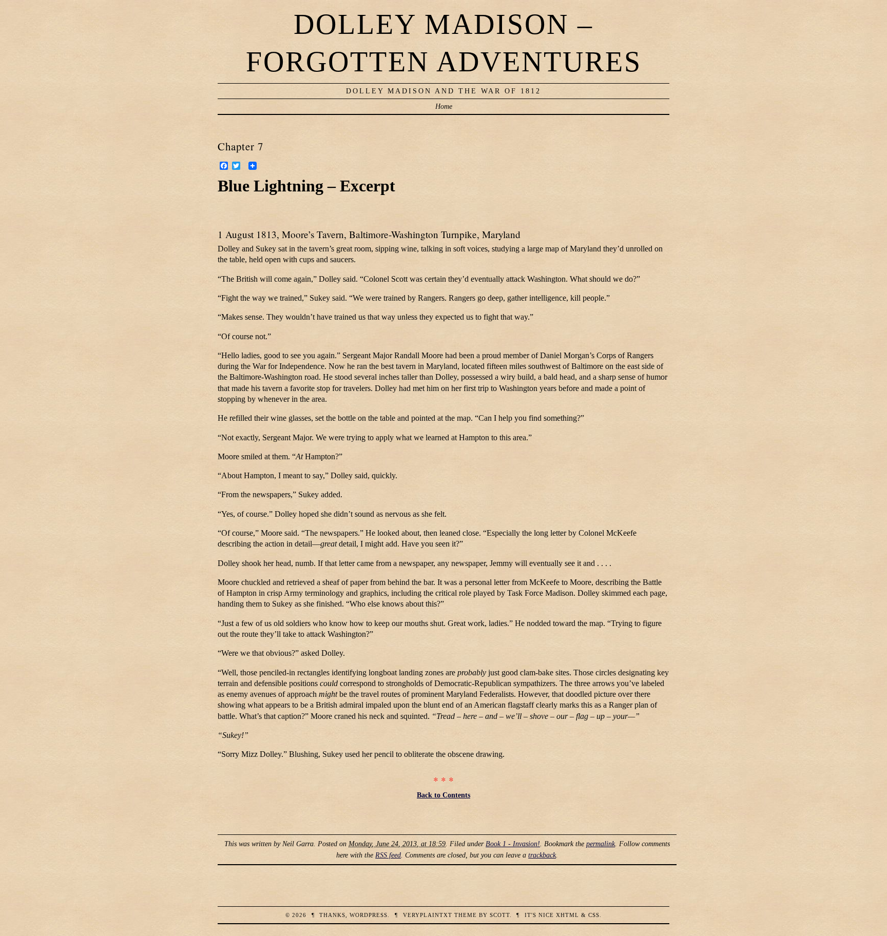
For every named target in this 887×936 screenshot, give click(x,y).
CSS (594, 915)
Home (443, 106)
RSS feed (388, 855)
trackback (542, 855)
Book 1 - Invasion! (513, 844)
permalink (600, 844)
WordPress (369, 915)
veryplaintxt (427, 915)
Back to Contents (443, 795)
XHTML (567, 915)
